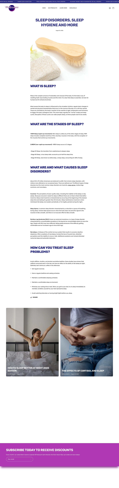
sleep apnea (71, 185)
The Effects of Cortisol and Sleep (83, 370)
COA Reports (65, 470)
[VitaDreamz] (12, 8)
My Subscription (83, 473)
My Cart (80, 470)
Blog (62, 473)
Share (35, 297)
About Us (64, 467)
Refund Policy (99, 467)
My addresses (82, 467)
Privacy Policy (99, 470)
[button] (52, 8)
